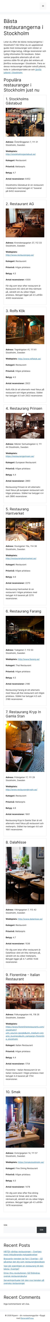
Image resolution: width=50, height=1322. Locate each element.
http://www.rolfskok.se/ (29, 359)
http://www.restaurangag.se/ (20, 255)
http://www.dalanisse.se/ (30, 919)
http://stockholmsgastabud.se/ (21, 154)
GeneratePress (27, 1318)
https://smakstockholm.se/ (31, 1162)
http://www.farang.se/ (29, 659)
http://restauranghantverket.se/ (21, 558)
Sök (5, 1225)
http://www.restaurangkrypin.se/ (21, 789)
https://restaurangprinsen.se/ (20, 456)
